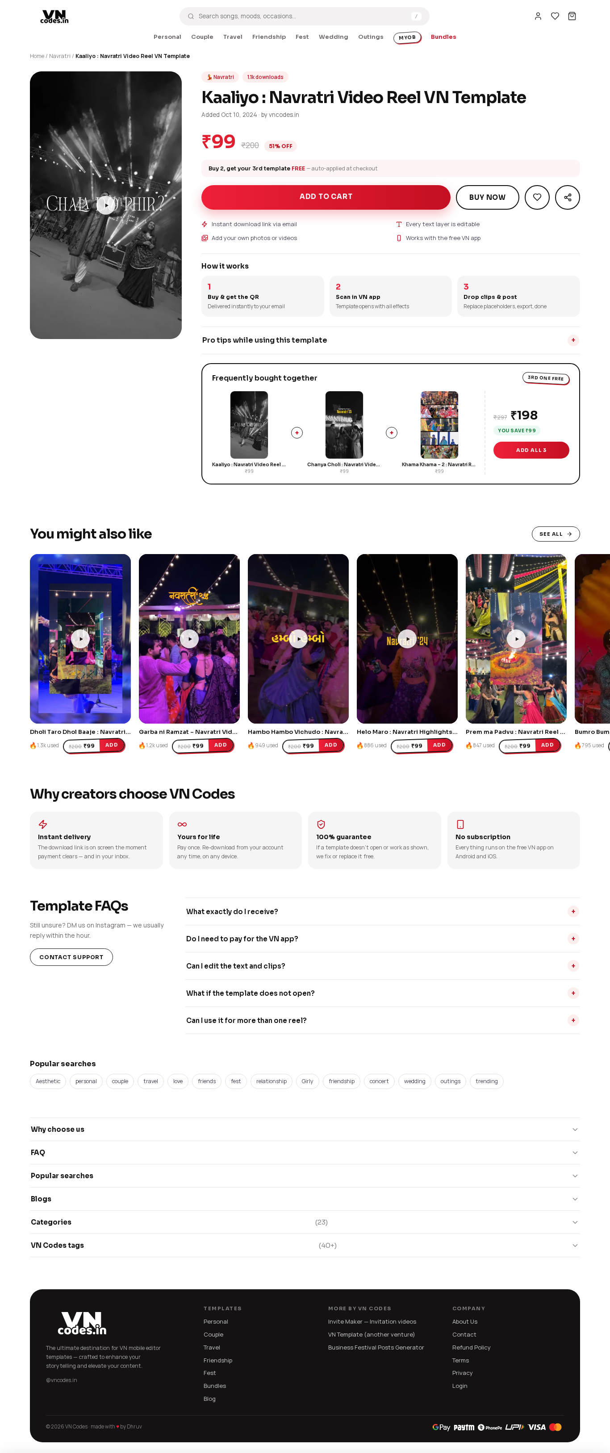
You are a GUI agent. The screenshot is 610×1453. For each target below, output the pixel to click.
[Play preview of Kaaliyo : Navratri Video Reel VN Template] (106, 205)
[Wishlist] (555, 16)
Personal (167, 37)
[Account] (538, 16)
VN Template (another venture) (371, 1334)
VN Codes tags (184, 1245)
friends (207, 1081)
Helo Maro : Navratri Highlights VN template (425, 732)
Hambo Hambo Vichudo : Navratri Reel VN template (326, 732)
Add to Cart (326, 196)
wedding (415, 1081)
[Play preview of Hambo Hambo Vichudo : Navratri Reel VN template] (298, 639)
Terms (460, 1360)
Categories (179, 1222)
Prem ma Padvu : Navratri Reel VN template (532, 732)
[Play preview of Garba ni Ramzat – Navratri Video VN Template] (189, 639)
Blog (210, 1399)
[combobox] (303, 16)
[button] (41, 328)
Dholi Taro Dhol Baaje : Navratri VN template (98, 732)
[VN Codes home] (54, 16)
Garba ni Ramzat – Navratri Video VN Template (210, 732)
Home (37, 56)
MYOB (407, 37)
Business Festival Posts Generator (376, 1347)
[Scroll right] (547, 633)
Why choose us (57, 1129)
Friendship (269, 37)
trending (487, 1081)
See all (551, 534)
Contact (464, 1334)
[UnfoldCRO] (497, 1427)
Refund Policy (471, 1347)
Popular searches (62, 1176)
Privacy (462, 1373)
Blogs (41, 1199)
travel (150, 1081)
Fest (302, 37)
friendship (342, 1081)
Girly (307, 1081)
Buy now (487, 197)
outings (450, 1081)
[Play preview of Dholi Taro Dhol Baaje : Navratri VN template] (80, 639)
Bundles (443, 37)
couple (120, 1081)
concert (379, 1081)
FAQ (38, 1152)
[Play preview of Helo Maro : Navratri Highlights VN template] (407, 639)
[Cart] (572, 16)
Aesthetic (48, 1081)
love (178, 1081)
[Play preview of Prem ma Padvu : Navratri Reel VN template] (516, 639)
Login (460, 1386)
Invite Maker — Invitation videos (372, 1321)
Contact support (71, 957)
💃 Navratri (220, 77)
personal (86, 1081)
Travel (232, 37)
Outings (371, 37)
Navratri (60, 56)
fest (236, 1081)
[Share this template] (567, 197)
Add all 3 (531, 450)
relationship (271, 1081)
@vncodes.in (61, 1380)
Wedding (333, 37)
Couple (202, 37)
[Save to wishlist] (537, 197)
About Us (464, 1321)
